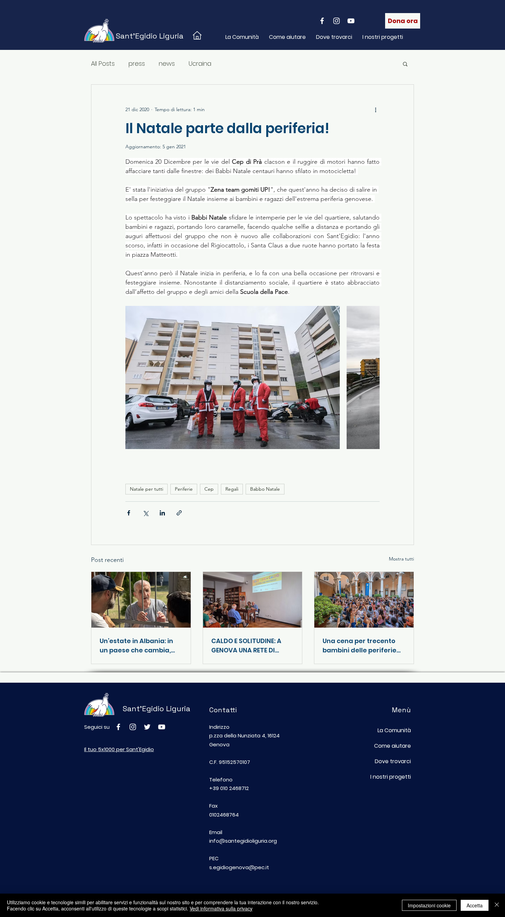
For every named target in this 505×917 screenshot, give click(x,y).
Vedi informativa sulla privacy (221, 908)
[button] (405, 63)
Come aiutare (392, 746)
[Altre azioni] (375, 109)
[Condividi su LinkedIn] (162, 513)
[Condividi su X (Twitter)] (145, 513)
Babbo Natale (265, 489)
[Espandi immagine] (232, 377)
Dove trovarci (393, 761)
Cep (209, 489)
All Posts (103, 63)
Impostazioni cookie (429, 905)
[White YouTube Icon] (351, 21)
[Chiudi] (497, 905)
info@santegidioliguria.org (243, 840)
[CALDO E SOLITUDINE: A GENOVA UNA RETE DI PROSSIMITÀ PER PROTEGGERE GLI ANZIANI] (252, 600)
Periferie (184, 489)
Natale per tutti (146, 489)
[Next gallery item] (371, 377)
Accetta (475, 905)
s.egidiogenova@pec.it (239, 867)
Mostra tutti (401, 559)
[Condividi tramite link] (179, 513)
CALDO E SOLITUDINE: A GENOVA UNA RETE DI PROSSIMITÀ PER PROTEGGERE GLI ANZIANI (249, 646)
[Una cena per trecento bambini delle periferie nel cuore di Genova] (364, 600)
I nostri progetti (390, 777)
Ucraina (200, 63)
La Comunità (394, 730)
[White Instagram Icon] (336, 21)
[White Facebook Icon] (322, 21)
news (167, 63)
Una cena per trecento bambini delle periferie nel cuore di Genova (359, 646)
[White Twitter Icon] (147, 727)
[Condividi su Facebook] (128, 513)
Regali (231, 489)
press (136, 63)
